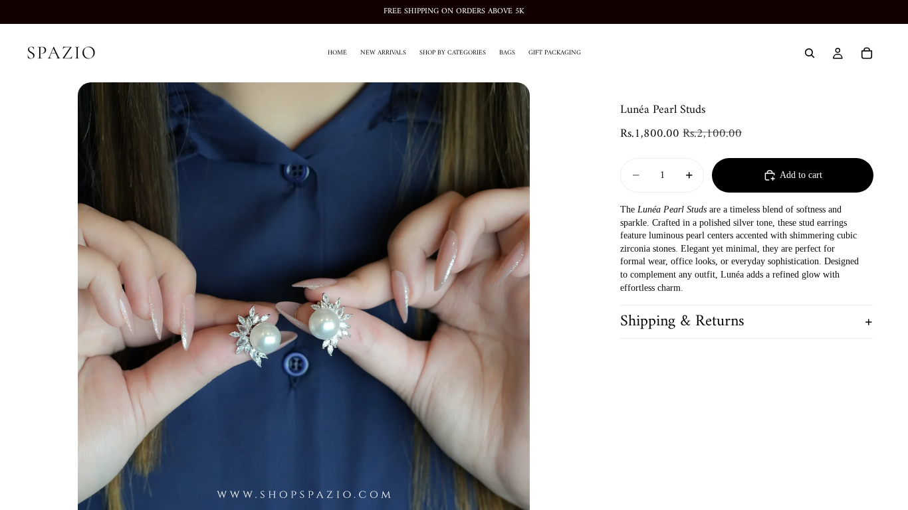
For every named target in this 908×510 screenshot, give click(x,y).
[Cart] (866, 53)
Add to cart (801, 175)
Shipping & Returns (682, 321)
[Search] (809, 53)
